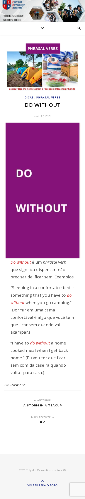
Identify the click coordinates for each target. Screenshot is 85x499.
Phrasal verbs (48, 97)
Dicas (29, 97)
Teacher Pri (18, 385)
